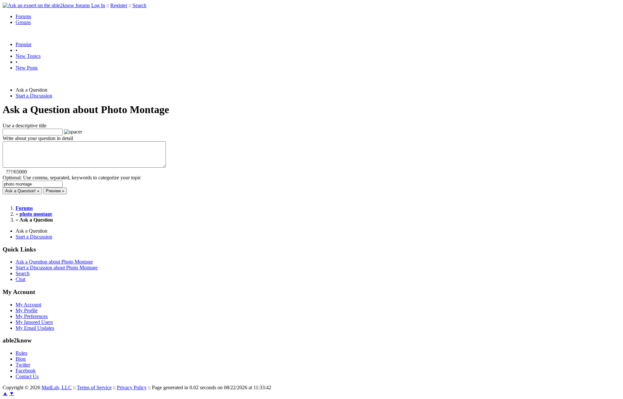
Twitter (23, 364)
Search (139, 5)
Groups (23, 22)
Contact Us (27, 376)
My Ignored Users (34, 322)
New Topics (28, 56)
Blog (21, 359)
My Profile (27, 310)
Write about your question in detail (38, 138)
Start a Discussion (34, 95)
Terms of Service (94, 387)
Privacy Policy (132, 387)
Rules (21, 353)
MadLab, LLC (57, 387)
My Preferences (32, 316)
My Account (28, 304)
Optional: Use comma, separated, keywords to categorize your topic (72, 177)
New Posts (27, 68)
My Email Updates (35, 328)
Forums (23, 16)
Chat (20, 279)
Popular (23, 44)
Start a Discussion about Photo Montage (57, 267)
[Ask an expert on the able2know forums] (46, 5)
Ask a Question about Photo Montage (54, 261)
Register (118, 5)
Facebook (26, 370)
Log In (98, 5)
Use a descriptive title (24, 125)
